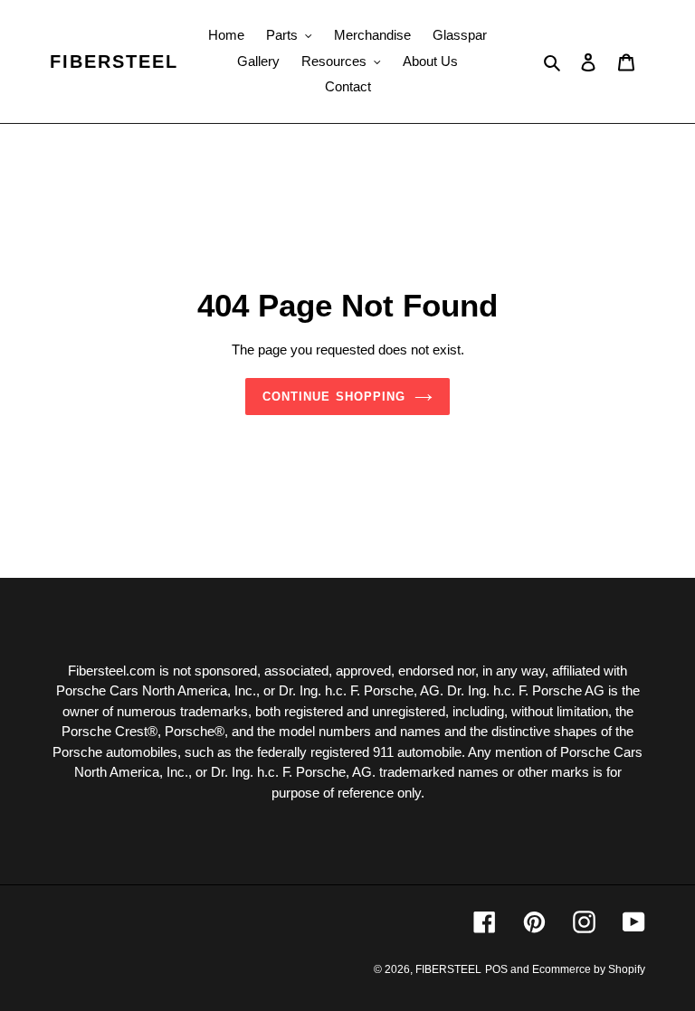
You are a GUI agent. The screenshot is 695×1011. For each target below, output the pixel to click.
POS (496, 969)
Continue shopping (333, 396)
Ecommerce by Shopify (588, 969)
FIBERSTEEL (114, 61)
